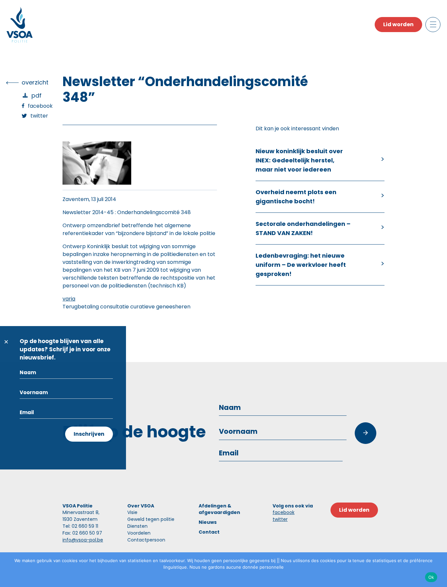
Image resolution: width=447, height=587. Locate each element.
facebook (284, 512)
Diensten (137, 526)
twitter (280, 519)
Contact (209, 532)
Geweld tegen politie (150, 519)
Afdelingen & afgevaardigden (219, 509)
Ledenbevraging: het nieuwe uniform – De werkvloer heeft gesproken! (301, 264)
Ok (431, 577)
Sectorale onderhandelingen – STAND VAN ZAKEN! (303, 228)
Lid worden (398, 24)
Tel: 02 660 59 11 (80, 526)
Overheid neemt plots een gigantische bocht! (296, 196)
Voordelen (139, 533)
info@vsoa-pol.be (83, 540)
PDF (36, 95)
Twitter (39, 115)
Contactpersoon (146, 540)
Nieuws (208, 522)
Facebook (40, 106)
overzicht (35, 82)
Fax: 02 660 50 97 (82, 533)
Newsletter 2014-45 (88, 212)
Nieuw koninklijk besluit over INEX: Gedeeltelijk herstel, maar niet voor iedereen (299, 160)
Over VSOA (140, 506)
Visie (132, 512)
